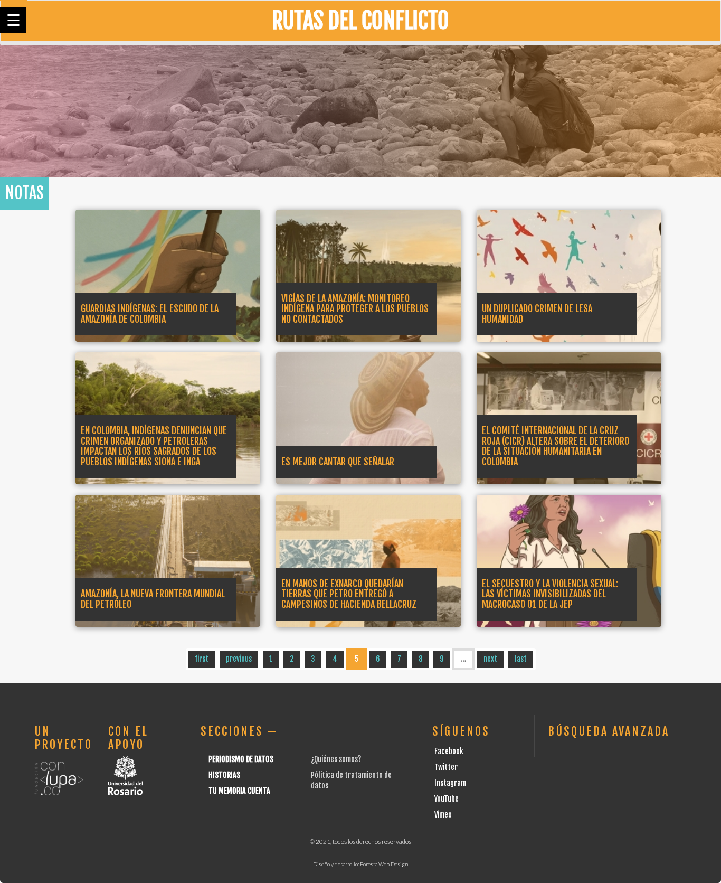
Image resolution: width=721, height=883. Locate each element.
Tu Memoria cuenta (239, 790)
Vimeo (443, 814)
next (490, 658)
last (521, 658)
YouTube (446, 798)
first (201, 658)
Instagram (450, 782)
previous (239, 658)
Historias (224, 775)
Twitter (446, 767)
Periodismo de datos (240, 759)
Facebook (448, 751)
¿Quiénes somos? (336, 759)
